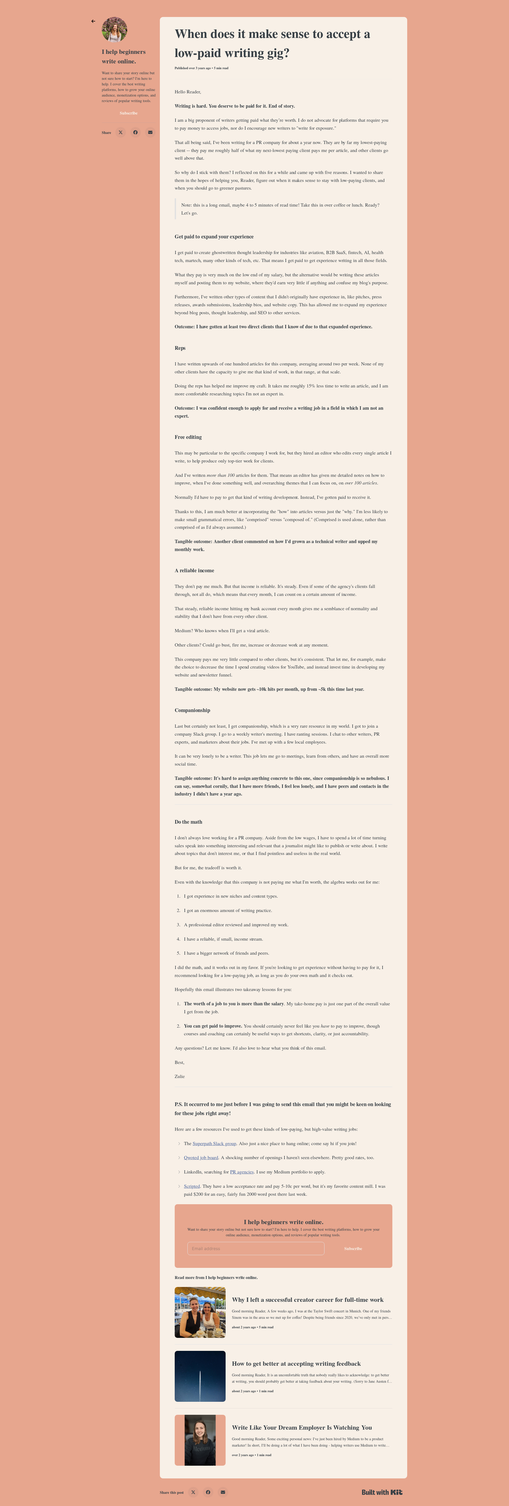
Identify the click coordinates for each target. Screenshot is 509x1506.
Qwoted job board (201, 1157)
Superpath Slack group (214, 1143)
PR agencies (242, 1171)
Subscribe (129, 113)
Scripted (192, 1186)
